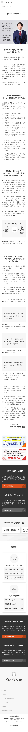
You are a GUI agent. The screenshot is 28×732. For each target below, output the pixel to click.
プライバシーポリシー (17, 721)
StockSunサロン (10, 600)
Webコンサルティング (12, 569)
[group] (11, 530)
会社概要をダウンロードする (10, 510)
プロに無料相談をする (9, 486)
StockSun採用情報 (11, 608)
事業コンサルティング (12, 573)
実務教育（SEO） (11, 604)
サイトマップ (8, 721)
